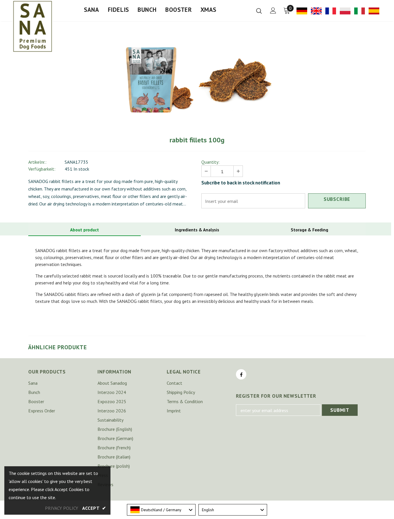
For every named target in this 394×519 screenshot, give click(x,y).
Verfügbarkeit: (41, 169)
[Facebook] (241, 374)
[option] (158, 80)
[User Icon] (273, 10)
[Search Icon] (259, 11)
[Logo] (32, 26)
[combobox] (161, 510)
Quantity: (210, 162)
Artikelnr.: (37, 162)
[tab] (84, 230)
